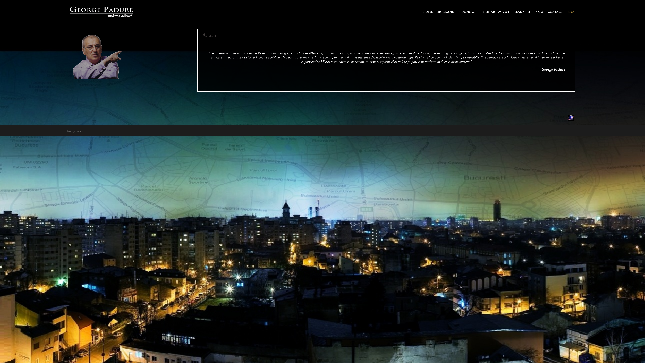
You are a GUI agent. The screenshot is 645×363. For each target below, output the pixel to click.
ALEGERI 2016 (468, 12)
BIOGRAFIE (445, 12)
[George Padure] (100, 11)
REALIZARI (522, 12)
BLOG (571, 12)
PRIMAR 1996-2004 (496, 12)
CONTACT (555, 12)
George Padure (75, 131)
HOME (428, 12)
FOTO (539, 12)
